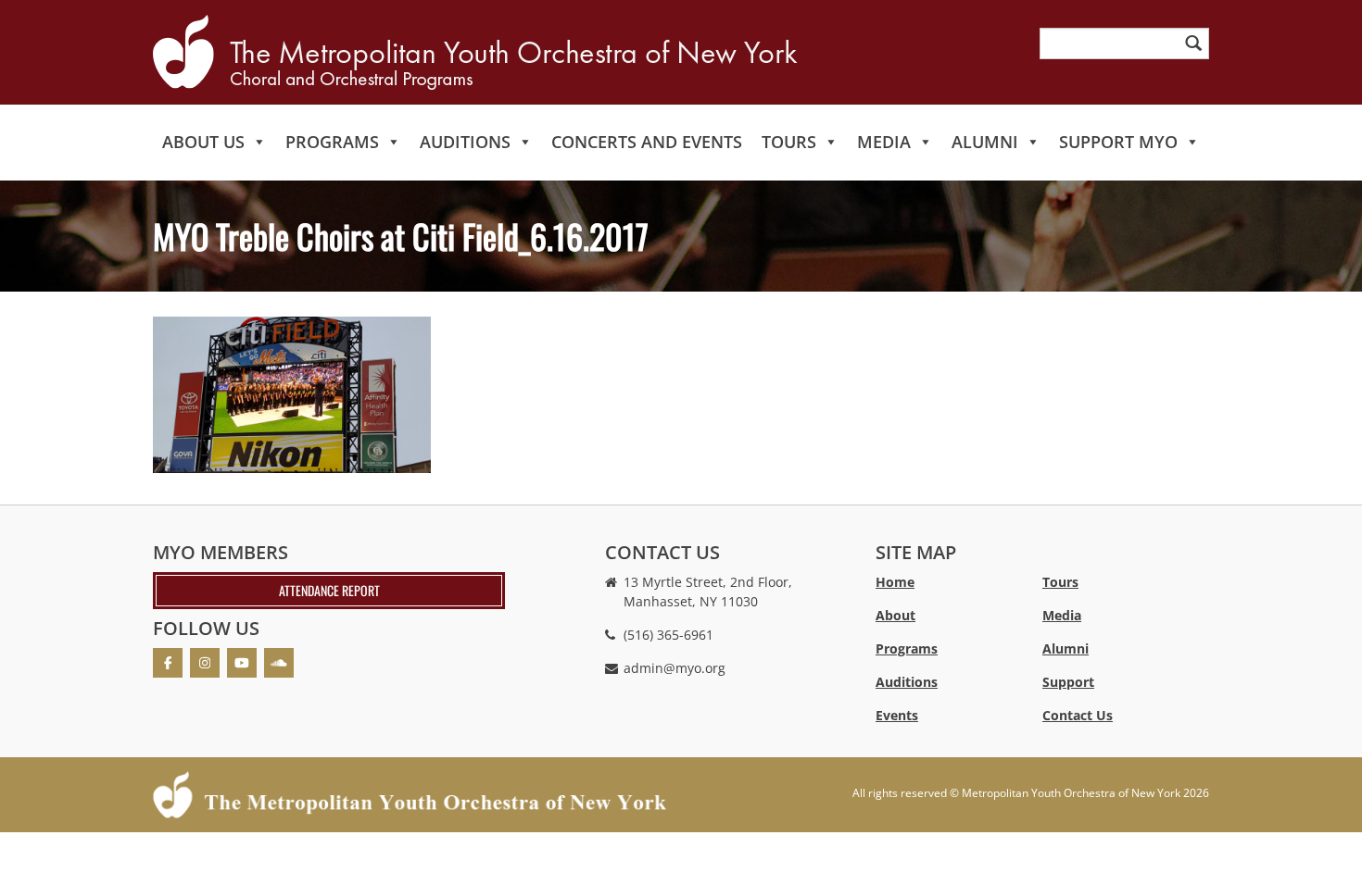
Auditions (465, 142)
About (895, 615)
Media (884, 142)
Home (895, 582)
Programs (332, 142)
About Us (203, 142)
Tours (789, 142)
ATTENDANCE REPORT (329, 590)
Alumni (985, 142)
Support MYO (1118, 142)
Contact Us (1077, 715)
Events (897, 715)
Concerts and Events (646, 142)
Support (1068, 682)
